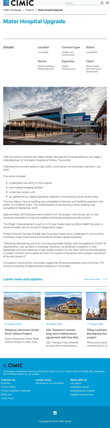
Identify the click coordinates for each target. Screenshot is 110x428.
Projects (29, 10)
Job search (75, 383)
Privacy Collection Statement (16, 390)
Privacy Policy (8, 387)
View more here (92, 279)
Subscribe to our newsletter (50, 383)
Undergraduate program (82, 390)
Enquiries (5, 383)
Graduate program (79, 387)
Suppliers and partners (81, 394)
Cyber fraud (7, 398)
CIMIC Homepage (12, 10)
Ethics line (6, 394)
